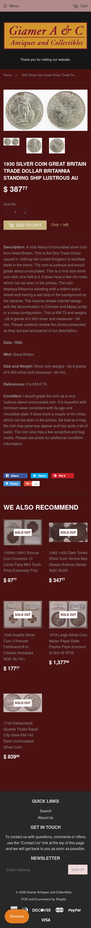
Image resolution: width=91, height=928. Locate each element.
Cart (84, 5)
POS (24, 899)
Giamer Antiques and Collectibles (49, 892)
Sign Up (77, 869)
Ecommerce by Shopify (50, 899)
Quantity (10, 204)
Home (7, 75)
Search (46, 810)
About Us (45, 817)
